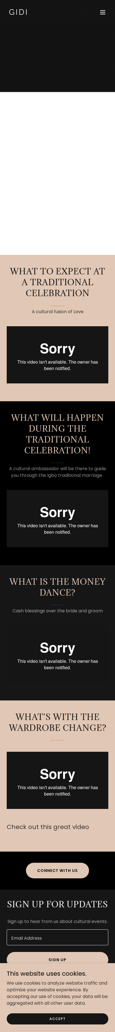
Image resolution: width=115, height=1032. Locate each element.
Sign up (57, 960)
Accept (57, 1018)
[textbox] (57, 937)
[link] (42, 13)
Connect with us (57, 870)
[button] (102, 12)
